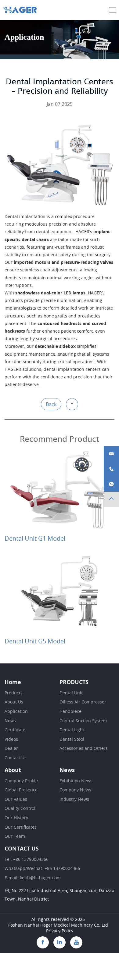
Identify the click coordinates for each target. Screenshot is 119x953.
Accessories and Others (84, 749)
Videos (11, 739)
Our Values (16, 799)
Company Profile (21, 781)
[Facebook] (43, 942)
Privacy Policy (59, 931)
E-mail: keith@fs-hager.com (33, 878)
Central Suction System (83, 721)
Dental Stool (72, 739)
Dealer (11, 749)
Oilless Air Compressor (83, 702)
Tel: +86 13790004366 (27, 859)
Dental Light (72, 730)
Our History (16, 818)
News (10, 721)
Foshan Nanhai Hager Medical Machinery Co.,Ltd (58, 925)
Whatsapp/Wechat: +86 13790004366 (42, 869)
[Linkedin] (59, 942)
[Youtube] (76, 942)
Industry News (74, 799)
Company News (75, 790)
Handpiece (70, 712)
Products (14, 693)
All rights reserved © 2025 (58, 920)
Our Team (15, 836)
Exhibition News (76, 781)
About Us (14, 702)
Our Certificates (21, 827)
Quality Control (20, 809)
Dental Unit (71, 693)
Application (16, 712)
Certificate (15, 730)
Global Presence (21, 790)
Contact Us (16, 758)
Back (51, 404)
